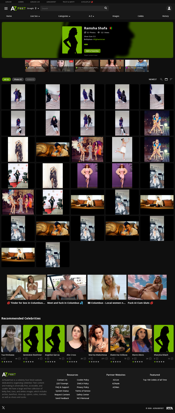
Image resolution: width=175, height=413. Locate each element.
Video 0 (30, 79)
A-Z (90, 16)
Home (9, 16)
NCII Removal (83, 398)
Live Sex (34, 16)
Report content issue (90, 55)
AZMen (21, 2)
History (165, 16)
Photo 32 (18, 79)
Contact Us (62, 379)
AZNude (8, 2)
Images (116, 16)
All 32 (6, 79)
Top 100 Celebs (155, 379)
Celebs (141, 16)
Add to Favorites (92, 51)
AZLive (116, 379)
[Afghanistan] (109, 28)
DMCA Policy (83, 383)
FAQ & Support (62, 387)
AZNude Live (35, 2)
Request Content (62, 394)
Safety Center (83, 394)
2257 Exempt (62, 383)
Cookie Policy (83, 379)
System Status (62, 391)
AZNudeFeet (51, 2)
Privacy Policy (83, 387)
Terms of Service (82, 391)
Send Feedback (62, 398)
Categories (63, 16)
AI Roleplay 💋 (87, 2)
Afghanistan (99, 39)
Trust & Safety (69, 2)
